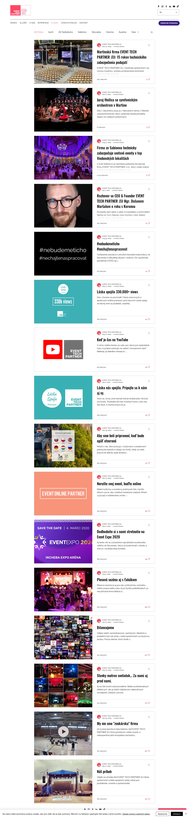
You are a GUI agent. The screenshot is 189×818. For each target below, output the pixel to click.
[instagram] (162, 6)
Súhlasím (177, 814)
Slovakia (96, 32)
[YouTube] (174, 6)
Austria (122, 32)
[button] (151, 32)
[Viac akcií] (149, 45)
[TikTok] (178, 6)
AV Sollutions (65, 32)
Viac (133, 32)
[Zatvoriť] (185, 814)
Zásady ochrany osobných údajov (136, 814)
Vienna (110, 32)
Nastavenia (162, 814)
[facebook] (166, 6)
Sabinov (82, 32)
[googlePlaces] (158, 6)
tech (50, 32)
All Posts (38, 32)
